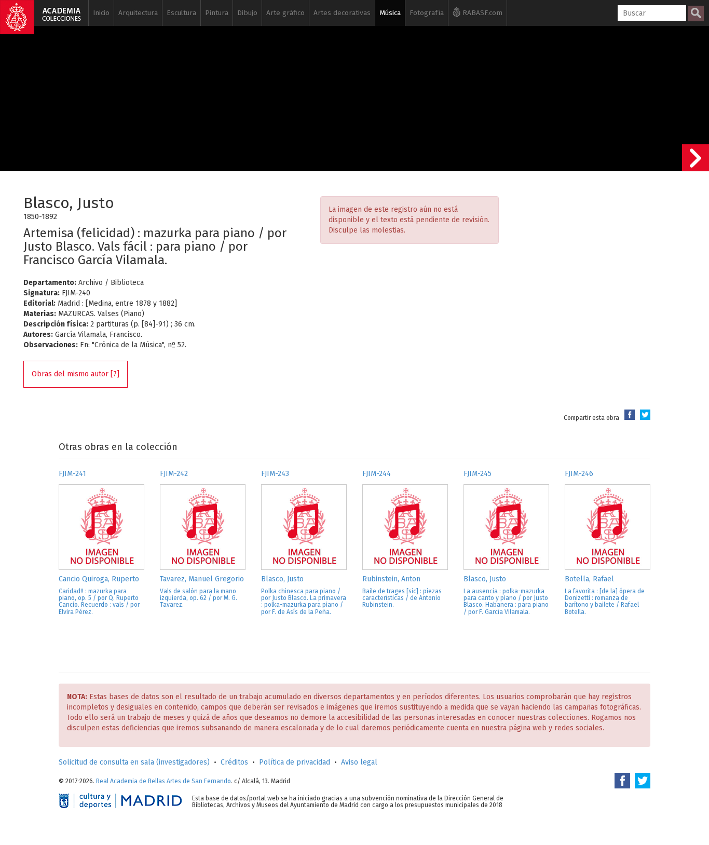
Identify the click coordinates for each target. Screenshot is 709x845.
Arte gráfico (285, 12)
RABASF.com (481, 12)
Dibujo (247, 12)
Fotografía (427, 12)
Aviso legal (359, 762)
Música (390, 12)
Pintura (216, 12)
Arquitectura (138, 12)
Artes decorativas (342, 12)
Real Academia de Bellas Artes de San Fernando (163, 781)
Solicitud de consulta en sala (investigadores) (134, 762)
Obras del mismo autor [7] (75, 374)
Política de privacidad (294, 762)
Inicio (101, 12)
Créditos (234, 762)
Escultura (181, 12)
